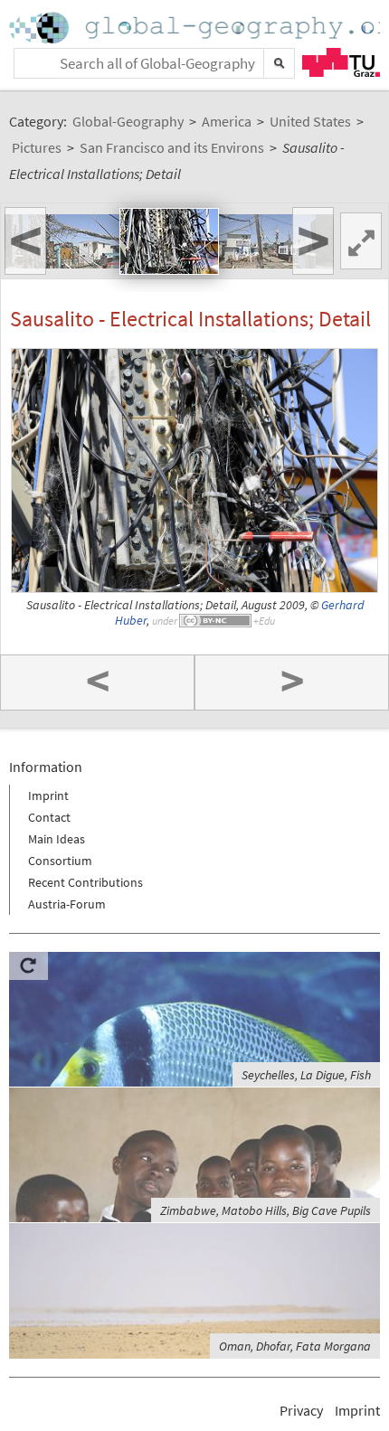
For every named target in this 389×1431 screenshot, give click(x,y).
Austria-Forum (67, 904)
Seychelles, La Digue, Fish (306, 1075)
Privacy (301, 1410)
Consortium (60, 860)
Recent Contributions (85, 882)
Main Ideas (56, 839)
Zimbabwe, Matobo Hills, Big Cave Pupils (265, 1210)
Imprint (48, 795)
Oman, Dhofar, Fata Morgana (295, 1346)
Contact (49, 817)
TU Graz (341, 62)
